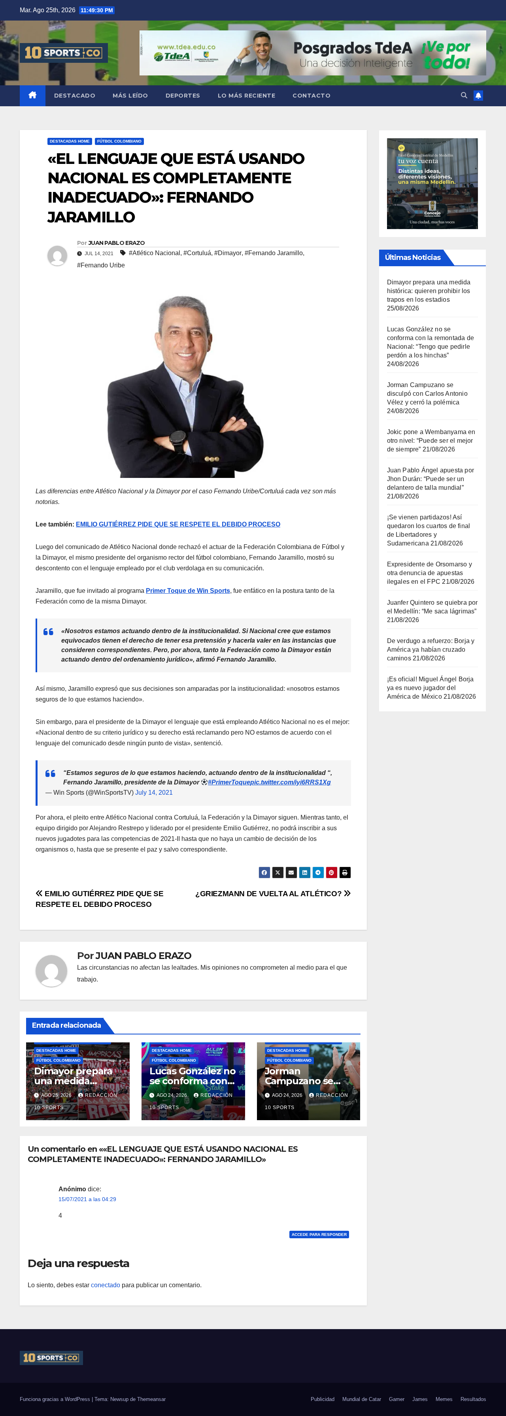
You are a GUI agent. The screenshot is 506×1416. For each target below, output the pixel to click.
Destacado (75, 95)
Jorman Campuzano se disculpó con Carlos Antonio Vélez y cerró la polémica (427, 394)
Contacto (311, 95)
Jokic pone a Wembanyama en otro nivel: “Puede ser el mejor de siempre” (431, 441)
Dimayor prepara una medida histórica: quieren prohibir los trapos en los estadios (429, 291)
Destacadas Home (70, 141)
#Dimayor (228, 253)
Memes (444, 1399)
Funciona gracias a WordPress (56, 1399)
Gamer (396, 1399)
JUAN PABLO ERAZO (117, 242)
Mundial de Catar (361, 1399)
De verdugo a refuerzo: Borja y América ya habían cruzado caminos (431, 649)
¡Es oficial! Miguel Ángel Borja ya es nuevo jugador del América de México (430, 688)
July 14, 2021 (154, 792)
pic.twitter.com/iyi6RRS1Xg (290, 782)
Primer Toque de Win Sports (188, 590)
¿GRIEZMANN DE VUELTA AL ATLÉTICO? (269, 893)
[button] (464, 95)
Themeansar (151, 1399)
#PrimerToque (229, 782)
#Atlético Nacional (154, 253)
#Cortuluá (197, 253)
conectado (105, 1285)
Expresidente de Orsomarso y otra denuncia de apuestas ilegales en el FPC (429, 573)
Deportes (183, 95)
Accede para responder (319, 1234)
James (420, 1399)
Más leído (130, 95)
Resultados (473, 1399)
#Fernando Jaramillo (274, 253)
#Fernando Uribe (101, 265)
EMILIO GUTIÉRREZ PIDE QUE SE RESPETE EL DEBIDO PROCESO (178, 524)
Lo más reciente (247, 95)
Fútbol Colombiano (119, 141)
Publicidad (322, 1399)
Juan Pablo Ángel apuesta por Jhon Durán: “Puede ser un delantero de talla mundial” (430, 479)
